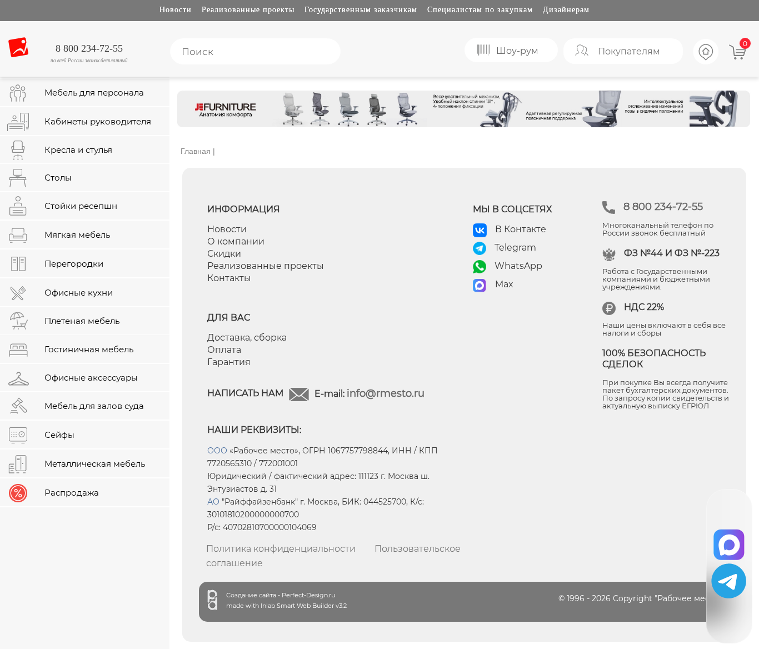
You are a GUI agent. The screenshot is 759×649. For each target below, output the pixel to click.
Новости (175, 10)
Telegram (515, 247)
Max (504, 284)
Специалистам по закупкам (480, 10)
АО (213, 502)
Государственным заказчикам (360, 10)
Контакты (229, 278)
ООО (217, 451)
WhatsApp (518, 266)
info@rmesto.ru (386, 393)
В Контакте (520, 229)
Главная (196, 151)
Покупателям (629, 51)
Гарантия (229, 362)
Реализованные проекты (248, 10)
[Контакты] (706, 63)
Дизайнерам (566, 10)
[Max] (729, 541)
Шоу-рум (517, 51)
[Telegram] (729, 581)
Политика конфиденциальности (281, 548)
